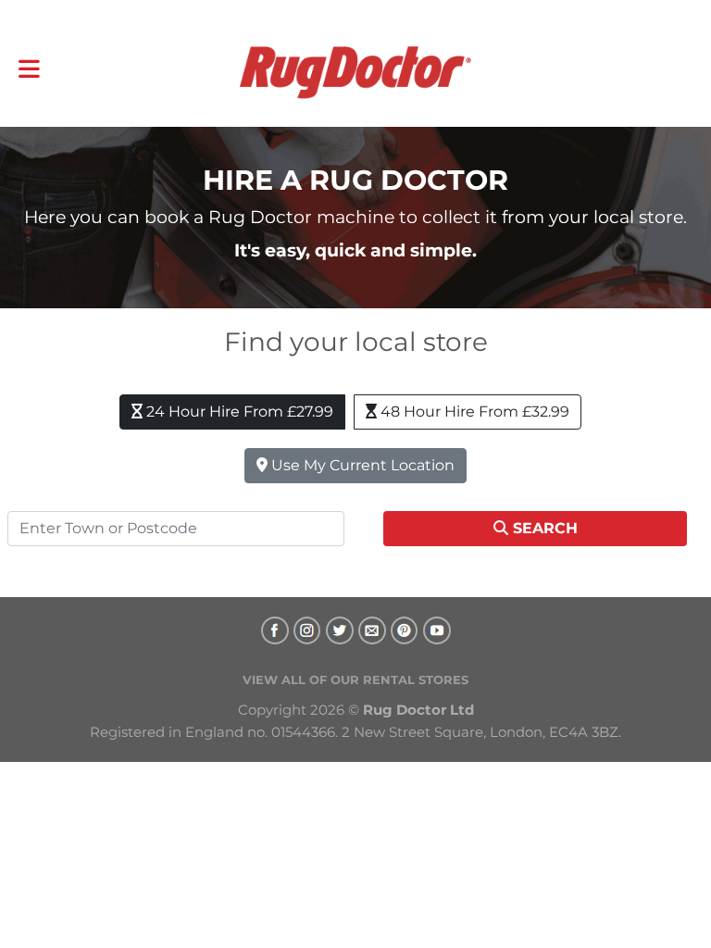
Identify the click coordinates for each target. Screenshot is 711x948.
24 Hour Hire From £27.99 (238, 411)
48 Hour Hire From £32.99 (473, 411)
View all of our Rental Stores (355, 679)
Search (543, 528)
